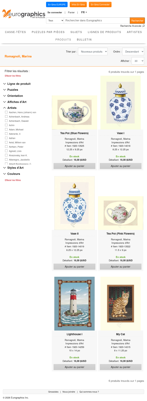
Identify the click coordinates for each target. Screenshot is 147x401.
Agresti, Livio (15, 151)
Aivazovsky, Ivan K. (18, 155)
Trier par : (71, 51)
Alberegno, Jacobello (19, 159)
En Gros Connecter (100, 4)
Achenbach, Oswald (19, 120)
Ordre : (117, 51)
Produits (64, 39)
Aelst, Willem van (17, 142)
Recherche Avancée (131, 25)
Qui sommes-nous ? (89, 391)
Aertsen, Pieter (16, 146)
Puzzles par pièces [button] (48, 32)
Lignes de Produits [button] (104, 32)
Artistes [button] (134, 32)
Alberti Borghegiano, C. (20, 163)
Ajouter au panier (74, 166)
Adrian (12, 138)
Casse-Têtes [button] (15, 32)
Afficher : (126, 61)
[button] (56, 12)
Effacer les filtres (13, 75)
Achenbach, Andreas (19, 116)
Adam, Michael (16, 129)
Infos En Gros (78, 4)
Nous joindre (69, 391)
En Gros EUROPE (57, 4)
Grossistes (53, 391)
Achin (12, 125)
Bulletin (84, 39)
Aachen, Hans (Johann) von (22, 112)
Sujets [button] (76, 32)
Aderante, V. (15, 133)
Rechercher (137, 20)
